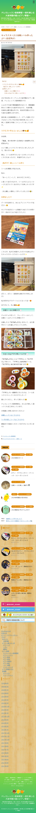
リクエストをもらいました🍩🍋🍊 (13, 84)
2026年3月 (4, 687)
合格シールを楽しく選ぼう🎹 (20, 485)
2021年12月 (5, 733)
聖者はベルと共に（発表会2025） (22, 580)
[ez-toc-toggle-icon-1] (34, 81)
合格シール (19, 439)
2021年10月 (5, 740)
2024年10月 (5, 706)
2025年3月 (4, 700)
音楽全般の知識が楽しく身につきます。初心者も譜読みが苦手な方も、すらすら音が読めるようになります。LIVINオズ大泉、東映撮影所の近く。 (18, 803)
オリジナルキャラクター (9, 439)
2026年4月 (4, 683)
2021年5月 (4, 756)
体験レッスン (24, 781)
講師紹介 (19, 777)
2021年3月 (4, 763)
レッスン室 (16, 781)
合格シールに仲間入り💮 (12, 91)
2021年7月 (4, 750)
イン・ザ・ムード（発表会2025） (22, 566)
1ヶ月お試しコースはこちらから (12, 419)
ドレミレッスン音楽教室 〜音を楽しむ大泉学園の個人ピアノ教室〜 (18, 797)
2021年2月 (4, 766)
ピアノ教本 (7, 779)
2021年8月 (4, 746)
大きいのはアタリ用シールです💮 (15, 93)
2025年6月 (4, 693)
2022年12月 (5, 716)
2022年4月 (4, 720)
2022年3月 (4, 723)
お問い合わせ (21, 783)
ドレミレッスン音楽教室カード (24, 779)
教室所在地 (12, 777)
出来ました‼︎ (6, 89)
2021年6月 (4, 753)
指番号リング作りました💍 (14, 519)
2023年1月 (4, 713)
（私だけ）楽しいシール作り (11, 87)
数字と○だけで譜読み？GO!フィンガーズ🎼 (19, 521)
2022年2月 (4, 726)
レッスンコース (8, 781)
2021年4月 (4, 760)
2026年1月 (4, 690)
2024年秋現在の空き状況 (19, 498)
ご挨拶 (6, 777)
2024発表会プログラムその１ (20, 510)
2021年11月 (5, 736)
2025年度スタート (17, 458)
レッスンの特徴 (27, 777)
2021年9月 (4, 743)
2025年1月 (4, 703)
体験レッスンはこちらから (10, 415)
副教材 (13, 779)
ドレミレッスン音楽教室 (9, 436)
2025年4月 (4, 697)
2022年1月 (4, 730)
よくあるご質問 (12, 783)
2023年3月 (4, 710)
